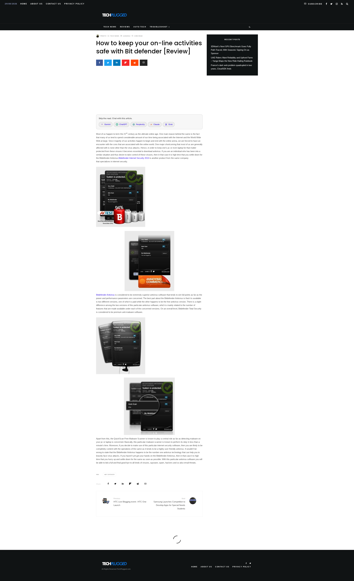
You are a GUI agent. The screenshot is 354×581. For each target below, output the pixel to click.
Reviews (125, 27)
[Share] (99, 63)
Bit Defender (110, 474)
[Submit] (134, 63)
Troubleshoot (159, 27)
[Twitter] (331, 3)
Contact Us (53, 4)
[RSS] (341, 3)
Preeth (103, 36)
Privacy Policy (74, 4)
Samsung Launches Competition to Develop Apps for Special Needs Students (169, 504)
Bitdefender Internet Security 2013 (134, 158)
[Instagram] (336, 3)
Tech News (109, 27)
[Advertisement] (149, 91)
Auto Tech (139, 27)
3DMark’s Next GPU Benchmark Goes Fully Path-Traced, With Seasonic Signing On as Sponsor (231, 49)
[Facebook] (326, 3)
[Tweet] (108, 63)
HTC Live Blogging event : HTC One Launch (130, 502)
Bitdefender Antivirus (105, 295)
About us (36, 4)
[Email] (143, 63)
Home (23, 4)
